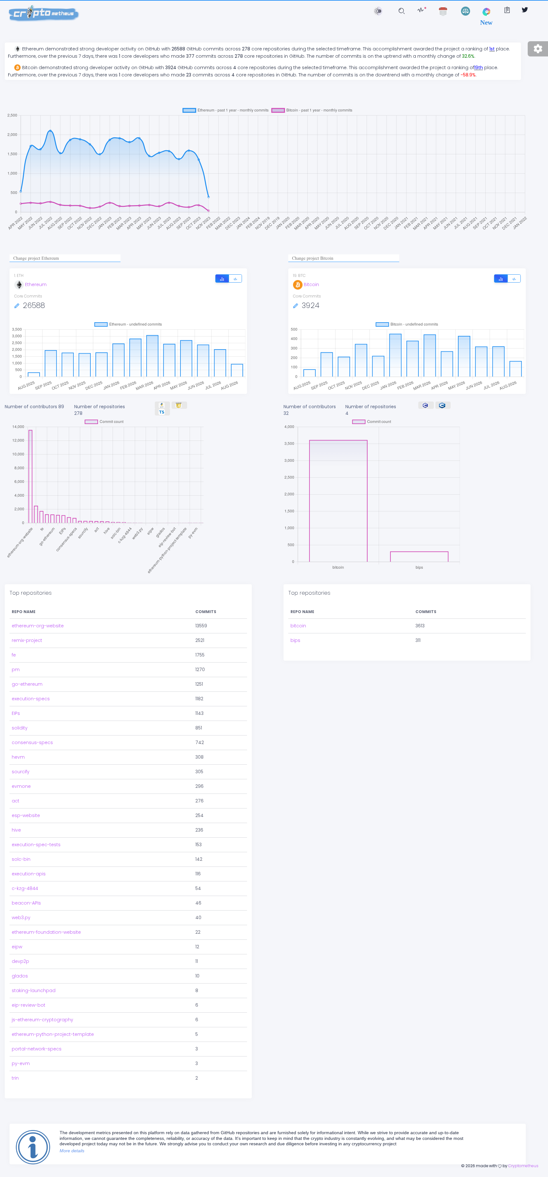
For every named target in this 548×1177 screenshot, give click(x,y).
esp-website (26, 815)
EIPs (16, 713)
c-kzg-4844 (25, 888)
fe (14, 655)
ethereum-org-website (38, 626)
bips (295, 640)
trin (15, 1078)
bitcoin (298, 626)
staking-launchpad (33, 990)
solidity (20, 728)
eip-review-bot (28, 1005)
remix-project (27, 640)
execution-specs (31, 699)
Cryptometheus (523, 1165)
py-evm (21, 1063)
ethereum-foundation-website (46, 932)
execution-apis (29, 874)
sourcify (20, 771)
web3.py (21, 917)
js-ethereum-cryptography (42, 1020)
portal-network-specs (37, 1049)
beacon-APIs (26, 903)
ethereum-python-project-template (53, 1034)
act (15, 801)
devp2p (20, 961)
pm (16, 669)
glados (20, 976)
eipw (17, 947)
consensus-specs (32, 742)
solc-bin (21, 859)
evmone (21, 786)
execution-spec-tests (36, 844)
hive (16, 830)
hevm (18, 757)
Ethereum (36, 284)
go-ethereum (27, 684)
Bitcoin (311, 284)
